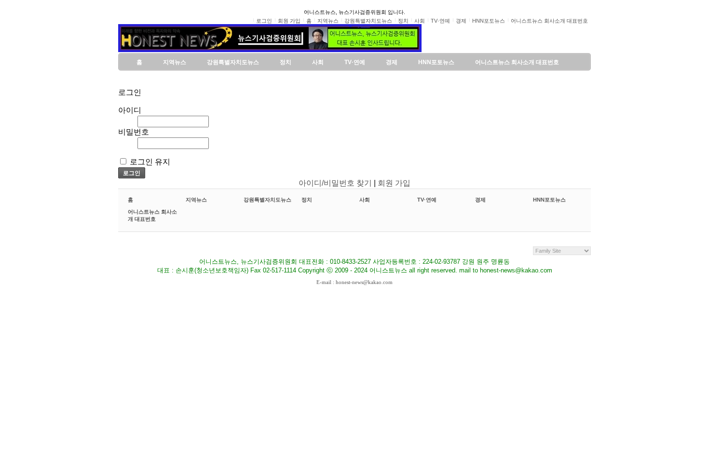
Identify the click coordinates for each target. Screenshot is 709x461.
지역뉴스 (196, 200)
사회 (364, 200)
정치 (306, 200)
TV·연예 (426, 200)
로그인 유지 (150, 162)
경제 (480, 200)
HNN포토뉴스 (549, 200)
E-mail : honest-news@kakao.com (354, 282)
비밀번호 (133, 132)
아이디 (129, 110)
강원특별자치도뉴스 (267, 200)
